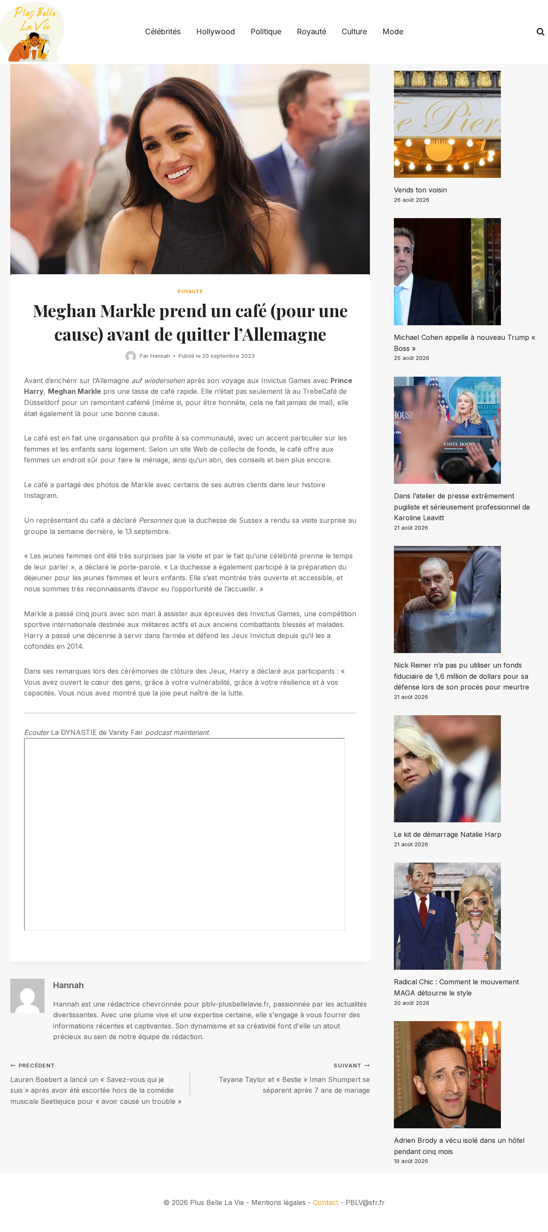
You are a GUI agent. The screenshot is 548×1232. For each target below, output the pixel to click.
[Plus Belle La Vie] (32, 32)
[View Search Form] (540, 31)
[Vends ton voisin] (466, 124)
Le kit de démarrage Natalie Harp (447, 834)
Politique (265, 31)
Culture (354, 31)
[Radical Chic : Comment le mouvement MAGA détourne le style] (466, 916)
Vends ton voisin (420, 190)
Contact (325, 1202)
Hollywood (215, 31)
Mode (392, 31)
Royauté (311, 31)
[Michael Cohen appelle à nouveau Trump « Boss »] (466, 271)
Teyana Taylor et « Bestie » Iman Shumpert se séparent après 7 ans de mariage (294, 1078)
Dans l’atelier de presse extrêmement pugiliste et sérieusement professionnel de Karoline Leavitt (462, 507)
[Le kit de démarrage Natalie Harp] (466, 768)
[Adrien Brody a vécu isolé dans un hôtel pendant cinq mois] (466, 1074)
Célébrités (163, 31)
